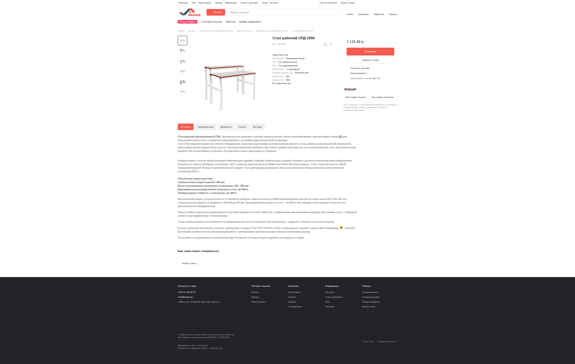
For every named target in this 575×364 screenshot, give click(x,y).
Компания (293, 286)
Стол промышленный (287, 62)
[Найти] (338, 12)
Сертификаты (295, 306)
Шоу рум (329, 292)
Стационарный (293, 69)
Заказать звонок (347, 3)
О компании (294, 292)
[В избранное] (330, 44)
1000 (288, 80)
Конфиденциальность (387, 341)
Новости (292, 297)
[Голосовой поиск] (331, 12)
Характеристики (205, 127)
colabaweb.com (215, 348)
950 (287, 76)
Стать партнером (333, 297)
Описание (186, 127)
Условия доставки (371, 297)
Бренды (255, 297)
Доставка (257, 127)
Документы (226, 127)
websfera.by (203, 345)
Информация (332, 286)
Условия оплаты (370, 292)
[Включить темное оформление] (396, 3)
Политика (330, 306)
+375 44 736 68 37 (328, 3)
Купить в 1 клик (370, 60)
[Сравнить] (325, 44)
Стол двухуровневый (287, 65)
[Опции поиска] (325, 12)
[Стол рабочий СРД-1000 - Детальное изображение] (229, 73)
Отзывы (292, 302)
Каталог (255, 292)
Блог (327, 302)
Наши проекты (259, 302)
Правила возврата (371, 302)
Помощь (366, 286)
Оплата (242, 127)
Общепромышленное (295, 58)
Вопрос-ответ (368, 306)
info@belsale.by (185, 297)
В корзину (370, 51)
